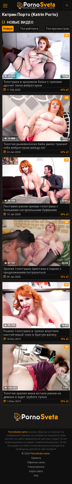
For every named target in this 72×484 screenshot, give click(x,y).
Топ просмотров (57, 28)
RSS (36, 475)
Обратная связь (36, 462)
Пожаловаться (36, 466)
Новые (7, 28)
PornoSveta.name (17, 432)
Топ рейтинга (29, 28)
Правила (36, 458)
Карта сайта (36, 471)
